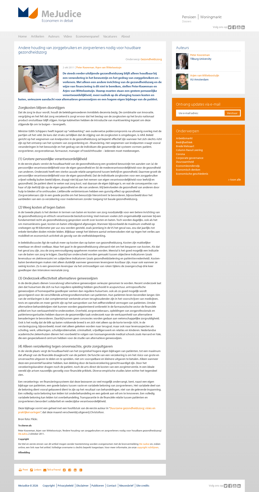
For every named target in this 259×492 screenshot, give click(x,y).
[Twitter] (230, 27)
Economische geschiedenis (192, 173)
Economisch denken (188, 169)
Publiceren (97, 485)
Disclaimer (82, 485)
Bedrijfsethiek (184, 142)
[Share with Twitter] (64, 470)
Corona (180, 154)
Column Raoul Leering (189, 150)
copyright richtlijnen (147, 447)
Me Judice (22, 433)
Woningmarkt (211, 16)
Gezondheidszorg (151, 59)
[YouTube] (239, 27)
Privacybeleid (65, 485)
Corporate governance (189, 158)
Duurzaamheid (185, 162)
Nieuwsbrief (126, 485)
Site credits (142, 485)
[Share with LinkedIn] (75, 470)
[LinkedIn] (243, 27)
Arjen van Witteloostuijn (108, 67)
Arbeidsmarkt (184, 138)
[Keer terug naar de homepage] (49, 14)
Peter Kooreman (85, 67)
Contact (111, 485)
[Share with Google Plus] (81, 470)
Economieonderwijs (188, 166)
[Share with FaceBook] (70, 470)
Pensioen (189, 16)
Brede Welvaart (185, 146)
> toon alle (234, 179)
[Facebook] (234, 27)
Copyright (49, 485)
